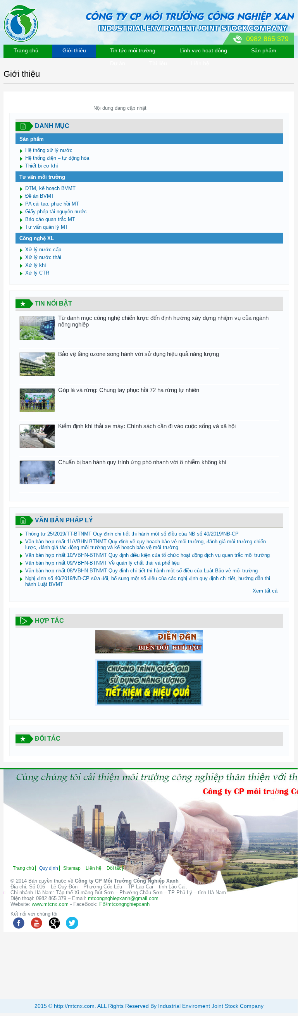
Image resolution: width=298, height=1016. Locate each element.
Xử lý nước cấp (43, 249)
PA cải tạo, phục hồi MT (52, 204)
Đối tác (114, 868)
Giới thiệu (74, 50)
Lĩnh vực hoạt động (203, 50)
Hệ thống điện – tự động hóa (57, 158)
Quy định (48, 868)
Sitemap (72, 868)
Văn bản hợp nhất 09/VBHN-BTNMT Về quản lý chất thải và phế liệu (102, 563)
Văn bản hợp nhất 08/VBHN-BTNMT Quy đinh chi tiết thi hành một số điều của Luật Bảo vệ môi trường (141, 571)
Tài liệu (158, 63)
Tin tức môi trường (132, 50)
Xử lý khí (35, 265)
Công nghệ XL (36, 238)
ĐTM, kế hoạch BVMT (50, 188)
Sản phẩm (263, 50)
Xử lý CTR (37, 273)
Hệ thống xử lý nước (48, 150)
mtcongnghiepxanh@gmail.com (123, 898)
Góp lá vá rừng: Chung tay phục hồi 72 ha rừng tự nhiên (128, 390)
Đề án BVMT (39, 196)
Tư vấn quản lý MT (46, 227)
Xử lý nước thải (43, 257)
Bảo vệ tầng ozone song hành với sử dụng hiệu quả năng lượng (138, 354)
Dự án (117, 63)
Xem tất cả (265, 591)
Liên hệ (200, 63)
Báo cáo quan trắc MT (50, 219)
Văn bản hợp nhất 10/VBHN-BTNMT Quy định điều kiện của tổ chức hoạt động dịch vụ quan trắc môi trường (147, 555)
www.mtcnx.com (50, 904)
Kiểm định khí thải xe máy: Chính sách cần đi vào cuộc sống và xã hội (147, 426)
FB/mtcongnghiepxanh (124, 904)
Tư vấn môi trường (42, 177)
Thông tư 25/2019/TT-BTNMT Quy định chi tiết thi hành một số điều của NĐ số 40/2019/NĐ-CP (132, 534)
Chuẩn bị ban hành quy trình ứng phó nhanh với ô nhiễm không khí (142, 462)
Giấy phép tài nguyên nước (56, 211)
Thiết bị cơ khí (41, 166)
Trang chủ (26, 50)
